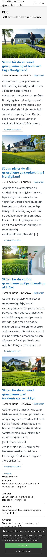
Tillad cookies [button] (23, 545)
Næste (8, 473)
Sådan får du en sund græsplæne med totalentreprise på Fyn (20, 525)
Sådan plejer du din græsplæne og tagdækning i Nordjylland (18, 498)
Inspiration (39, 75)
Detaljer (34, 540)
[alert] (23, 542)
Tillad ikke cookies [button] (23, 551)
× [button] (45, 529)
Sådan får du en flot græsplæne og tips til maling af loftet (21, 511)
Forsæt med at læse (12, 129)
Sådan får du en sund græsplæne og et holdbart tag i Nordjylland (20, 485)
